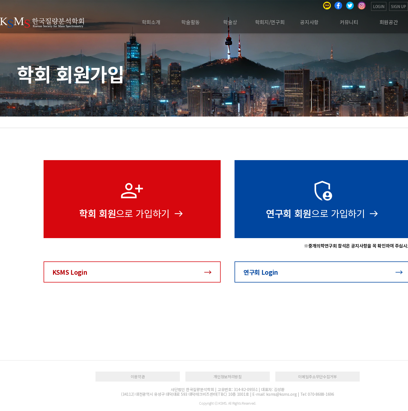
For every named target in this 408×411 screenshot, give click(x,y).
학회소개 (151, 22)
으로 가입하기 (125, 213)
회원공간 (388, 22)
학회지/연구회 (270, 22)
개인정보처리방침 (227, 376)
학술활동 (190, 22)
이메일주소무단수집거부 (317, 376)
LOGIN (378, 6)
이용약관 (138, 376)
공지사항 (309, 22)
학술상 (230, 22)
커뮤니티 (349, 22)
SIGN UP (398, 6)
